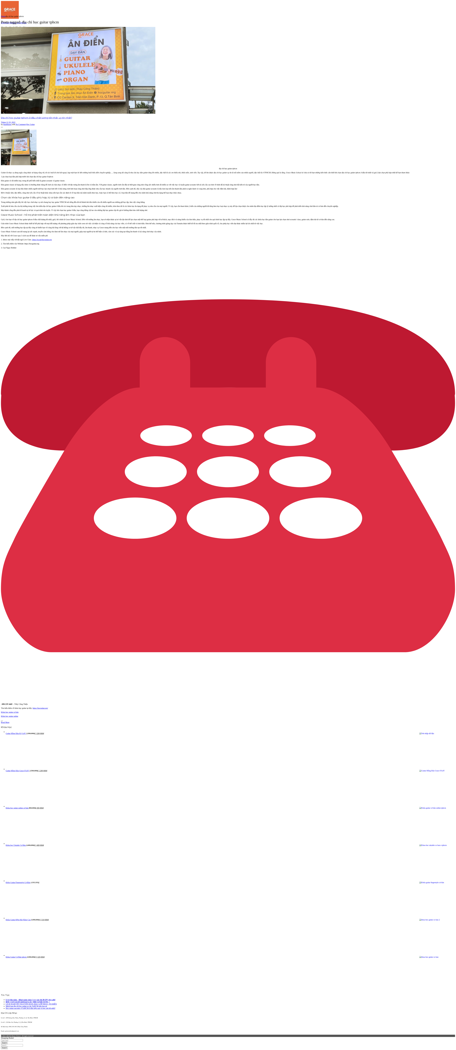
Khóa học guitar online (9, 716)
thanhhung (7, 124)
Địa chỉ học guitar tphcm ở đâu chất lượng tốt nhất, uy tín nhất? (36, 117)
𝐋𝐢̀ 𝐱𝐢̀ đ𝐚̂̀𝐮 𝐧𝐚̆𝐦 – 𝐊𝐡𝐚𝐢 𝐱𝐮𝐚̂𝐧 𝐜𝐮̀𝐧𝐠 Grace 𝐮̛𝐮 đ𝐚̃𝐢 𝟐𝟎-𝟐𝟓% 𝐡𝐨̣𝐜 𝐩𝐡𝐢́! (30, 1000)
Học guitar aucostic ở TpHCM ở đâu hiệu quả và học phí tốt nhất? (30, 1008)
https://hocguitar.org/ (40, 708)
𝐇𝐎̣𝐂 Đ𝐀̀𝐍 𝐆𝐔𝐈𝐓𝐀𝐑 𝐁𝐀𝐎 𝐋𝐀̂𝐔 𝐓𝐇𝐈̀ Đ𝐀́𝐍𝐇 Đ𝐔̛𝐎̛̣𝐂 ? (28, 1002)
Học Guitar (30, 124)
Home (3, 16)
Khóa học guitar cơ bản (10, 712)
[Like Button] (2, 127)
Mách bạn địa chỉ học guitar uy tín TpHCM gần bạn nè (26, 1006)
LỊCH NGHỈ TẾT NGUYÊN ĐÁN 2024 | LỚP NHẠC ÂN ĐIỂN (31, 1004)
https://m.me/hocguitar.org (42, 240)
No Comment (21, 124)
